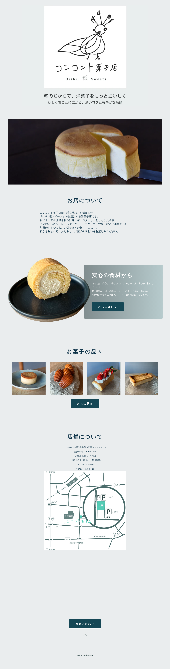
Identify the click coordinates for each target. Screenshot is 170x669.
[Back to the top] (85, 639)
